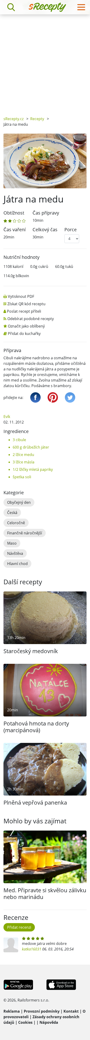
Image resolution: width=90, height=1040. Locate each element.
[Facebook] (35, 397)
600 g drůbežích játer (31, 447)
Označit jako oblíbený (26, 326)
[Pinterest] (53, 397)
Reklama (11, 1011)
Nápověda (48, 1022)
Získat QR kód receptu (26, 303)
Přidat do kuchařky (24, 333)
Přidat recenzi (19, 927)
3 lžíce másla (23, 462)
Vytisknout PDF (21, 296)
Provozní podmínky (42, 1011)
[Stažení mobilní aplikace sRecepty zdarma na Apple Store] (61, 984)
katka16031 (31, 949)
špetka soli (22, 476)
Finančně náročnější (24, 533)
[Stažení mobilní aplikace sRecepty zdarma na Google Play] (18, 984)
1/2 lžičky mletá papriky (33, 469)
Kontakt (71, 1011)
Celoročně (16, 522)
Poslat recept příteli (24, 311)
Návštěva (15, 553)
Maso (12, 543)
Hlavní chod (17, 563)
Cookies (25, 1022)
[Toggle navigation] (81, 7)
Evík (6, 416)
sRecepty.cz (13, 118)
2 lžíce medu (23, 454)
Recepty (37, 118)
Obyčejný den (19, 502)
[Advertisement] (45, 62)
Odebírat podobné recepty (30, 318)
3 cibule (19, 439)
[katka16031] (10, 944)
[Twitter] (70, 397)
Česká (12, 512)
